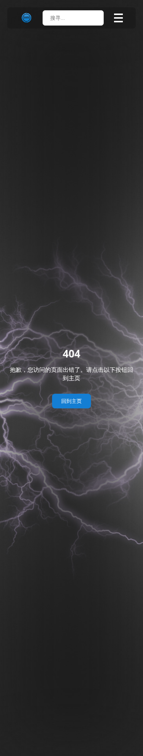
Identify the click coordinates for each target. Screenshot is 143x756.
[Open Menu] (118, 18)
